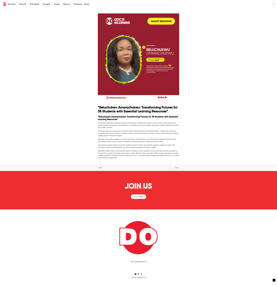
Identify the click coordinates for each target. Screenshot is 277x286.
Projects (57, 4)
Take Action (12, 4)
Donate (86, 4)
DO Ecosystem (34, 4)
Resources (66, 4)
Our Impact (46, 4)
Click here (138, 196)
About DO (22, 4)
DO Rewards (78, 4)
